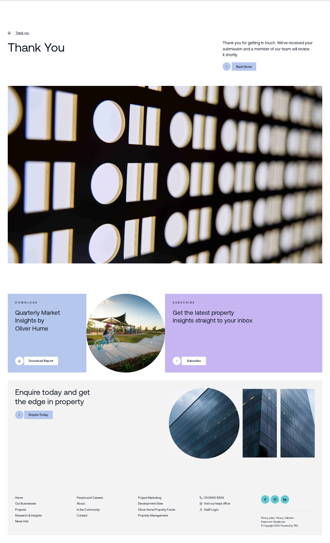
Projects (20, 509)
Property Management (153, 515)
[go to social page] (265, 499)
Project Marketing (149, 497)
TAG (296, 525)
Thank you (22, 33)
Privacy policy (268, 518)
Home (19, 497)
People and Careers (90, 497)
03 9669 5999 (214, 497)
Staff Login (211, 509)
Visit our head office (217, 503)
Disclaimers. (279, 521)
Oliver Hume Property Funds (156, 509)
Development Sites (150, 503)
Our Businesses (25, 503)
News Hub (22, 521)
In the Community (88, 509)
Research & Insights (28, 515)
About (81, 503)
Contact (82, 515)
